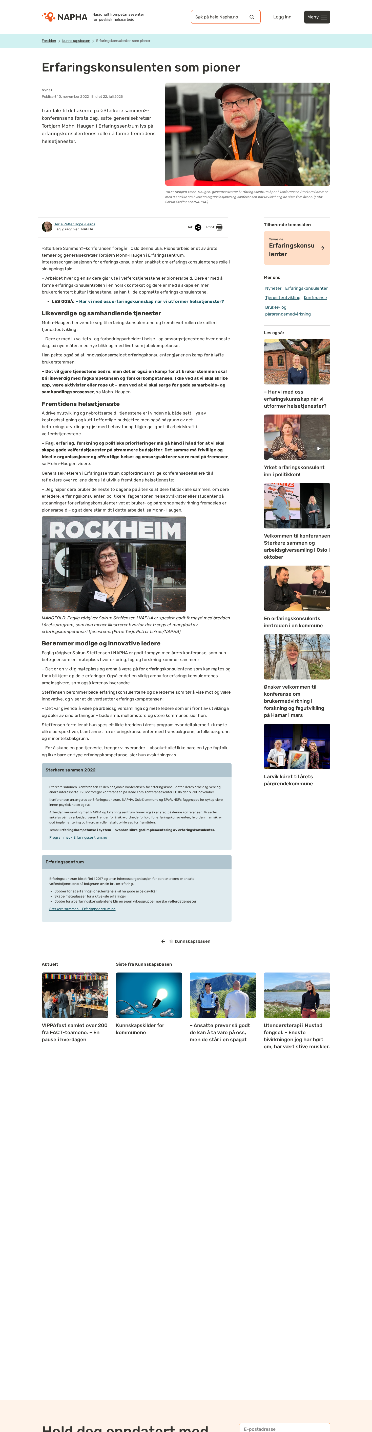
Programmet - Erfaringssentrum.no (78, 837)
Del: (190, 227)
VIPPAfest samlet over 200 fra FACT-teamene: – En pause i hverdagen (75, 1032)
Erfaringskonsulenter (306, 288)
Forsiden (49, 41)
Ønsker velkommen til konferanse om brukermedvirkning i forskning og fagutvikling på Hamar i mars (294, 701)
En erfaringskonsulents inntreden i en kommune (293, 621)
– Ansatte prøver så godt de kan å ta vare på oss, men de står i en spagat (220, 1032)
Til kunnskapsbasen (190, 941)
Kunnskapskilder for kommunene (140, 1028)
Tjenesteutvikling (283, 297)
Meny (313, 16)
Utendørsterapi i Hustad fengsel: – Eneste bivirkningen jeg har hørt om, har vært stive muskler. (297, 1036)
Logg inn (282, 17)
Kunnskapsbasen (76, 41)
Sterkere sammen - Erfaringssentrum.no (82, 909)
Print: (211, 227)
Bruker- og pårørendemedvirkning (288, 311)
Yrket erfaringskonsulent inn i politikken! (294, 470)
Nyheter (273, 288)
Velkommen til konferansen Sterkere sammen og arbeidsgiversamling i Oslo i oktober (297, 546)
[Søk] (251, 16)
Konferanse (315, 297)
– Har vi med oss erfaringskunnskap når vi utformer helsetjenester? (150, 301)
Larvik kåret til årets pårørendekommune (288, 780)
